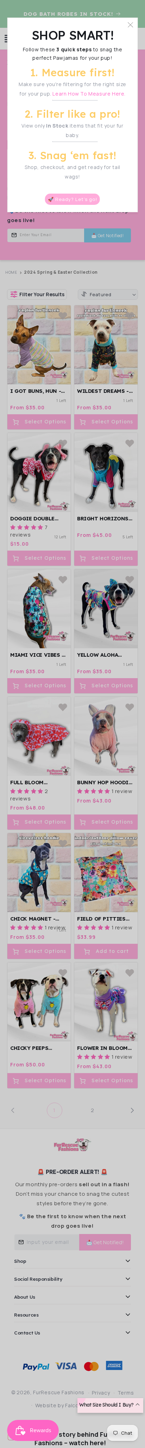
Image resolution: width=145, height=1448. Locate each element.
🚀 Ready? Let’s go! (72, 199)
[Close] (130, 25)
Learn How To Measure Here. (89, 93)
